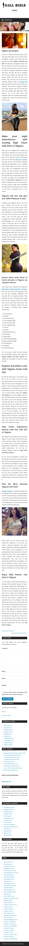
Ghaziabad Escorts (9, 879)
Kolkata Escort (8, 734)
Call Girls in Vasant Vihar (10, 934)
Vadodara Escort (8, 732)
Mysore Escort (8, 725)
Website (4, 685)
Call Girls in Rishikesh (9, 921)
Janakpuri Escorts (8, 887)
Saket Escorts (7, 881)
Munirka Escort (8, 820)
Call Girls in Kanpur (9, 930)
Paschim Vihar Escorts (10, 885)
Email (4, 678)
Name (4, 671)
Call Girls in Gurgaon (9, 824)
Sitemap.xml (6, 781)
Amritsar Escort (8, 835)
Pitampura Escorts (9, 875)
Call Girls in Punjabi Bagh (10, 938)
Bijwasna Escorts (8, 902)
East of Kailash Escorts (10, 892)
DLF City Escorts (8, 917)
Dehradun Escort (8, 730)
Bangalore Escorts (9, 809)
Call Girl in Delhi (8, 814)
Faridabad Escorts (9, 818)
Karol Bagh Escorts (9, 883)
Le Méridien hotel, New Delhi (11, 759)
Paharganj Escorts (9, 866)
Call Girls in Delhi (6, 715)
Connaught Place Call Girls (11, 872)
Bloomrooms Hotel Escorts (11, 770)
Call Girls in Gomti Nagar (10, 926)
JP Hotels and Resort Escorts (12, 766)
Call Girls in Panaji (8, 936)
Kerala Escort (7, 736)
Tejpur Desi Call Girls (8, 631)
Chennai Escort (8, 727)
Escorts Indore (8, 822)
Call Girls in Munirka (9, 877)
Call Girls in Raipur (9, 928)
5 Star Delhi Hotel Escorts (10, 763)
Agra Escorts (7, 833)
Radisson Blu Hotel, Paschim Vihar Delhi (14, 753)
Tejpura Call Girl (7, 491)
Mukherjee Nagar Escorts (10, 919)
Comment (5, 648)
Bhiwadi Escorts (8, 900)
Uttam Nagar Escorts (9, 889)
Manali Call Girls (8, 744)
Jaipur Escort (7, 828)
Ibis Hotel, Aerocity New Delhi (11, 757)
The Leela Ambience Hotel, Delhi (12, 755)
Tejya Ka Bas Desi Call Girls (18, 633)
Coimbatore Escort (9, 738)
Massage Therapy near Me (11, 826)
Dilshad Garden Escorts (10, 915)
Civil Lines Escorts (9, 909)
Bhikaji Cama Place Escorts (11, 898)
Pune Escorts (7, 816)
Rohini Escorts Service (10, 870)
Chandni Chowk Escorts (10, 904)
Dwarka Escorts (8, 864)
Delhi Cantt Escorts (9, 913)
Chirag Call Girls (8, 907)
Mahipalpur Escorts (9, 868)
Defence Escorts (8, 911)
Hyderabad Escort (8, 740)
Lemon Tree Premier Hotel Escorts (13, 768)
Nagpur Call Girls (8, 742)
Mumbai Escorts (8, 811)
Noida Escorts (7, 831)
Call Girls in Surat (8, 932)
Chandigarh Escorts (9, 807)
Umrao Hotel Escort (9, 761)
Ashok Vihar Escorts (9, 896)
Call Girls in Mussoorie (10, 924)
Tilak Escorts (7, 894)
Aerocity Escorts (8, 862)
